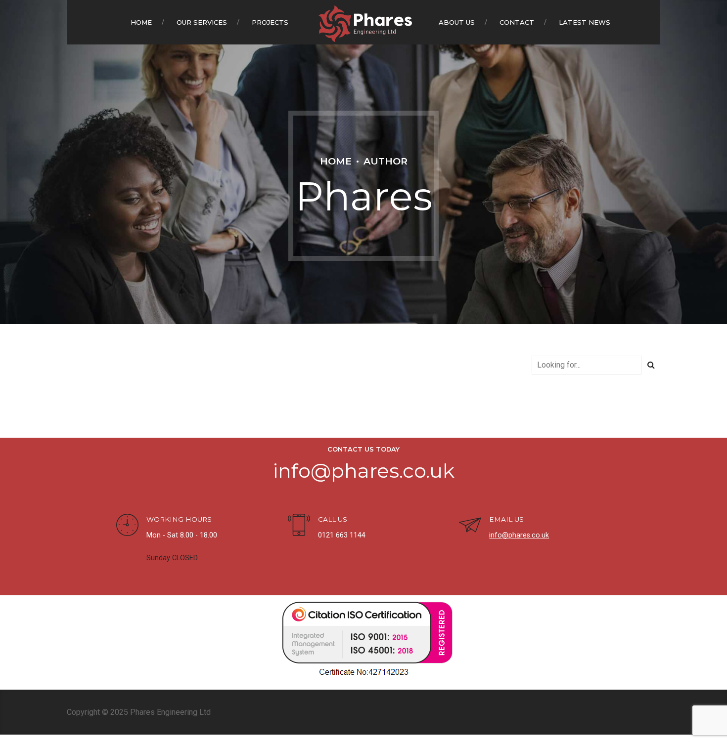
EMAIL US (506, 519)
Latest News (584, 22)
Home (141, 22)
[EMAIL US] (470, 526)
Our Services (202, 22)
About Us (457, 22)
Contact (517, 22)
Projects (270, 22)
